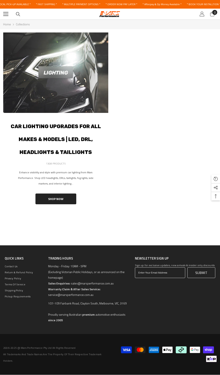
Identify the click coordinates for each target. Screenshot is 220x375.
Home (7, 24)
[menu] (5, 14)
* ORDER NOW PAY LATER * (121, 4)
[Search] (18, 14)
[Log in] (202, 14)
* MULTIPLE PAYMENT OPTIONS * (81, 4)
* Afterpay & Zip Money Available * (161, 4)
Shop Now (55, 199)
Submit (201, 272)
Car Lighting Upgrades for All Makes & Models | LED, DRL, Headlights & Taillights (56, 139)
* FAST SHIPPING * (46, 4)
